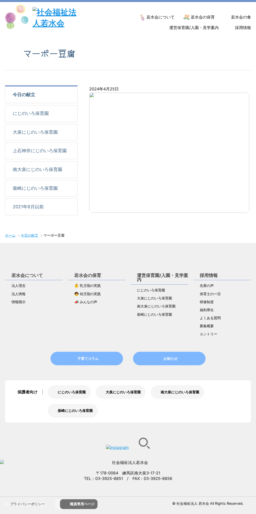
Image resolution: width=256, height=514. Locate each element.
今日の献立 (24, 94)
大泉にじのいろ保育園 (35, 132)
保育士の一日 (210, 294)
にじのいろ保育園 (31, 113)
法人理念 (19, 285)
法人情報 (19, 294)
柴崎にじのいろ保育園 (35, 188)
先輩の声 (207, 285)
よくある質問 (210, 318)
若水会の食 (241, 17)
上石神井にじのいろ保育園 (40, 150)
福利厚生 (207, 310)
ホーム (10, 235)
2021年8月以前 (28, 206)
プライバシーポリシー (27, 504)
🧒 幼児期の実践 (87, 294)
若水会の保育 (203, 17)
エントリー (208, 334)
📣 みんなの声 (85, 302)
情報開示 (19, 302)
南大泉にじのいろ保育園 (37, 169)
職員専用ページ (82, 504)
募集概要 (207, 326)
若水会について (160, 17)
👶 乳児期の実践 (87, 285)
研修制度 (207, 302)
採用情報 (243, 27)
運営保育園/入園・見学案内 (194, 27)
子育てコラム (88, 358)
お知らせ (171, 358)
